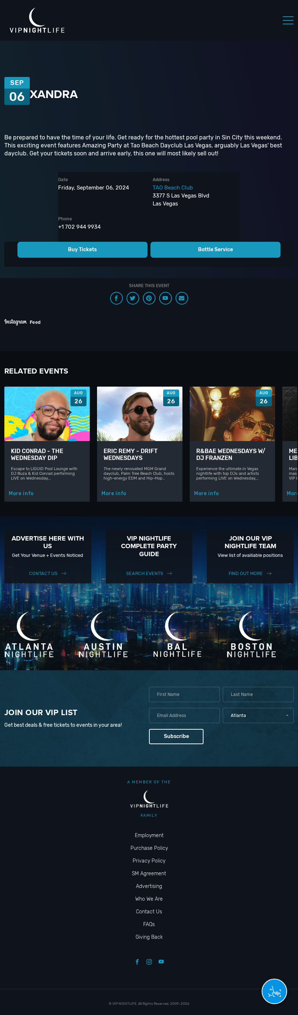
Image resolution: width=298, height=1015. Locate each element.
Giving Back (149, 937)
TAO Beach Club (173, 187)
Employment (149, 835)
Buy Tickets (82, 249)
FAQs (149, 924)
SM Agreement (149, 874)
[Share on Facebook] (116, 298)
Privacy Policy (149, 861)
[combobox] (258, 715)
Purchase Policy (149, 848)
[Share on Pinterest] (149, 298)
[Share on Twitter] (132, 298)
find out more (246, 573)
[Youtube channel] (165, 298)
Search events (144, 573)
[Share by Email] (182, 298)
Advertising (149, 886)
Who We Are (149, 899)
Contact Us (43, 573)
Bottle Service (215, 249)
